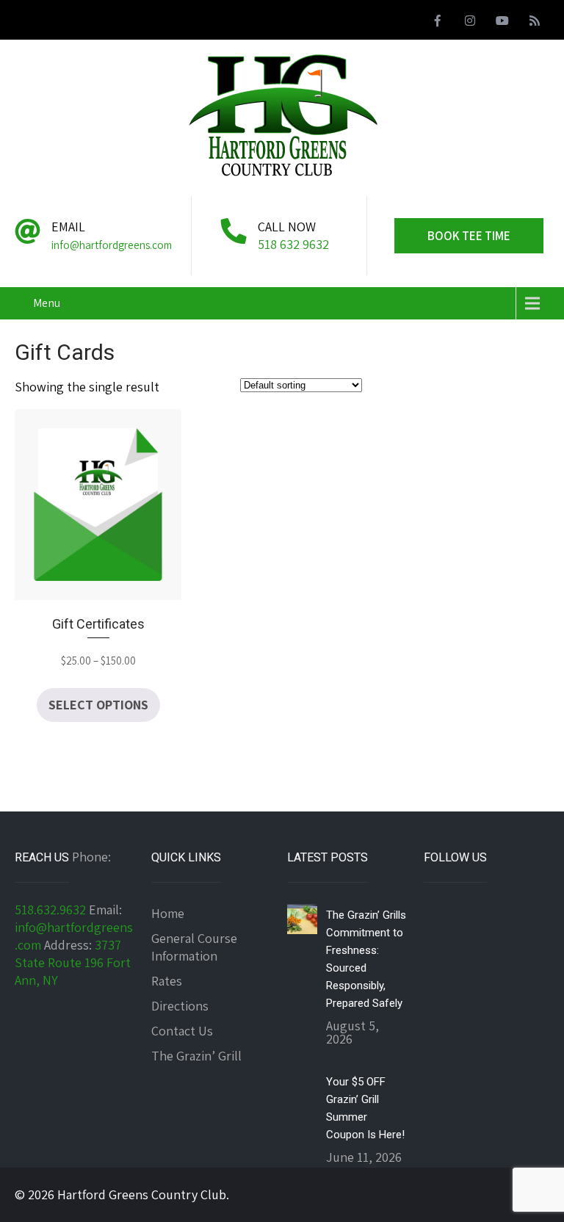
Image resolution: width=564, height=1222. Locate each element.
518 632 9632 (293, 244)
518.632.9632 (50, 909)
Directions (180, 1005)
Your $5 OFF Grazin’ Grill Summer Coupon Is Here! (365, 1108)
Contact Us (182, 1030)
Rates (166, 980)
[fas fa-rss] (534, 23)
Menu (46, 303)
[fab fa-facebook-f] (437, 23)
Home (167, 913)
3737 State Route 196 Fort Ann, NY (73, 962)
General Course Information (194, 947)
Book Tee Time (468, 236)
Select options (98, 704)
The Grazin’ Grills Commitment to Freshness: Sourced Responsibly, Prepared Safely (366, 959)
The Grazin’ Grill (196, 1055)
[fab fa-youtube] (502, 23)
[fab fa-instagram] (470, 23)
